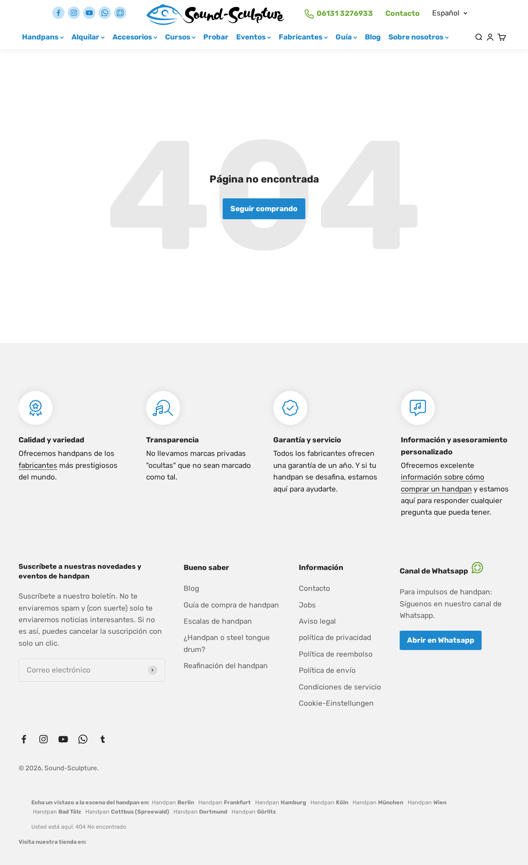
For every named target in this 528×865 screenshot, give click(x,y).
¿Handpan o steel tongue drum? (227, 643)
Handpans (40, 36)
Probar (215, 36)
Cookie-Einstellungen (336, 703)
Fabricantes (300, 36)
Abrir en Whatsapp (440, 640)
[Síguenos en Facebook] (58, 13)
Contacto (402, 13)
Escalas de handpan (218, 621)
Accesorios (132, 36)
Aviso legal (317, 621)
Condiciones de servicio (340, 686)
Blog (373, 36)
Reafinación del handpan (226, 665)
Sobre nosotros (415, 36)
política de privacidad (335, 637)
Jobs (307, 605)
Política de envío (327, 670)
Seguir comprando (264, 208)
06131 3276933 (345, 13)
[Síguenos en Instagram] (74, 13)
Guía (344, 36)
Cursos (177, 36)
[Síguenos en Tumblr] (120, 13)
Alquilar (85, 36)
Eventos (251, 36)
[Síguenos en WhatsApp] (105, 13)
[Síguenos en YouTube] (89, 13)
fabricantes (38, 465)
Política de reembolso (336, 654)
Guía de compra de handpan (231, 605)
